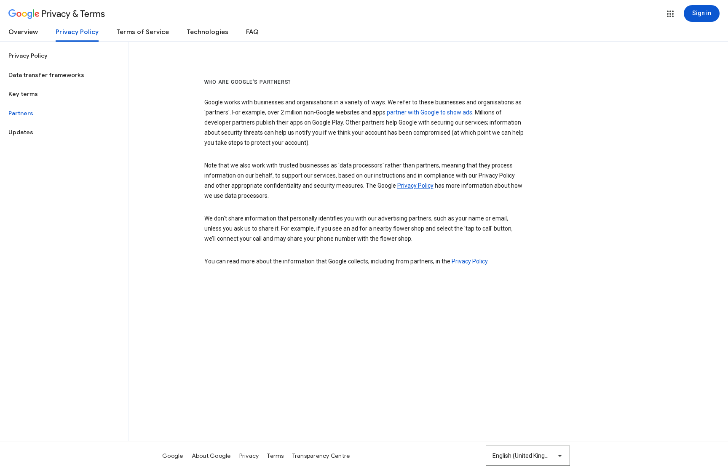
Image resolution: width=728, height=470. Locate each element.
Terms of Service (142, 32)
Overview (23, 32)
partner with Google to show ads (429, 112)
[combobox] (528, 456)
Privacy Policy (77, 32)
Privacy (249, 455)
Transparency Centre (321, 455)
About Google (211, 455)
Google (172, 455)
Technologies (207, 32)
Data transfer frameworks (46, 75)
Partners (20, 113)
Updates (20, 132)
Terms (275, 455)
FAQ (252, 32)
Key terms (23, 94)
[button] (670, 13)
